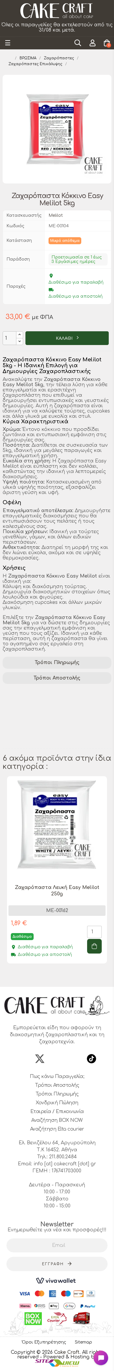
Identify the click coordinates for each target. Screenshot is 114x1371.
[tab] (57, 663)
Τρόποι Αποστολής (57, 678)
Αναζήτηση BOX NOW (57, 1120)
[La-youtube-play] (74, 1058)
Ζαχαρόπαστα (23, 691)
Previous (5, 878)
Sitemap (83, 1342)
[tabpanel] (57, 874)
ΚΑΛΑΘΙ (65, 338)
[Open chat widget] (101, 1358)
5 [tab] (66, 976)
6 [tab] (72, 976)
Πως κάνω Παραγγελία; (57, 1076)
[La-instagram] (57, 1058)
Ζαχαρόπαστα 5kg (28, 721)
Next (108, 878)
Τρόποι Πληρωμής (57, 662)
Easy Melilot (63, 691)
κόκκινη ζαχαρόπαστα (33, 736)
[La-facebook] (22, 1058)
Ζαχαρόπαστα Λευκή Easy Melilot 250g (57, 891)
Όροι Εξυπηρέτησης (44, 1342)
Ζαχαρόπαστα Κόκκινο (33, 744)
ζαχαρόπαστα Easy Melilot (38, 698)
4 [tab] (60, 976)
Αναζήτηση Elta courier (57, 1129)
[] (94, 946)
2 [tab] (48, 976)
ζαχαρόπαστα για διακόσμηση (43, 729)
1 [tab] (42, 976)
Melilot (56, 215)
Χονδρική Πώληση (57, 1102)
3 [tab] (54, 976)
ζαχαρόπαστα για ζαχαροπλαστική (49, 714)
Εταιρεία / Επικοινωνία (57, 1111)
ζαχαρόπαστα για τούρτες (38, 706)
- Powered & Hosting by (68, 1357)
